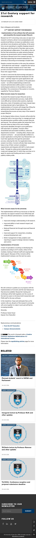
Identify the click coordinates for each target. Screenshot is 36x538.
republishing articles (17, 341)
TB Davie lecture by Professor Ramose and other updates (16, 448)
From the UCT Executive (12, 326)
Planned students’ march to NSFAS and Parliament (17, 379)
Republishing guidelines (18, 536)
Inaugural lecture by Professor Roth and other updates (17, 414)
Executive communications (10, 355)
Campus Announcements (12, 329)
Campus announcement (9, 390)
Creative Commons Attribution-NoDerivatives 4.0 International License (16, 336)
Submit (28, 511)
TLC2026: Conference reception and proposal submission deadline (16, 483)
